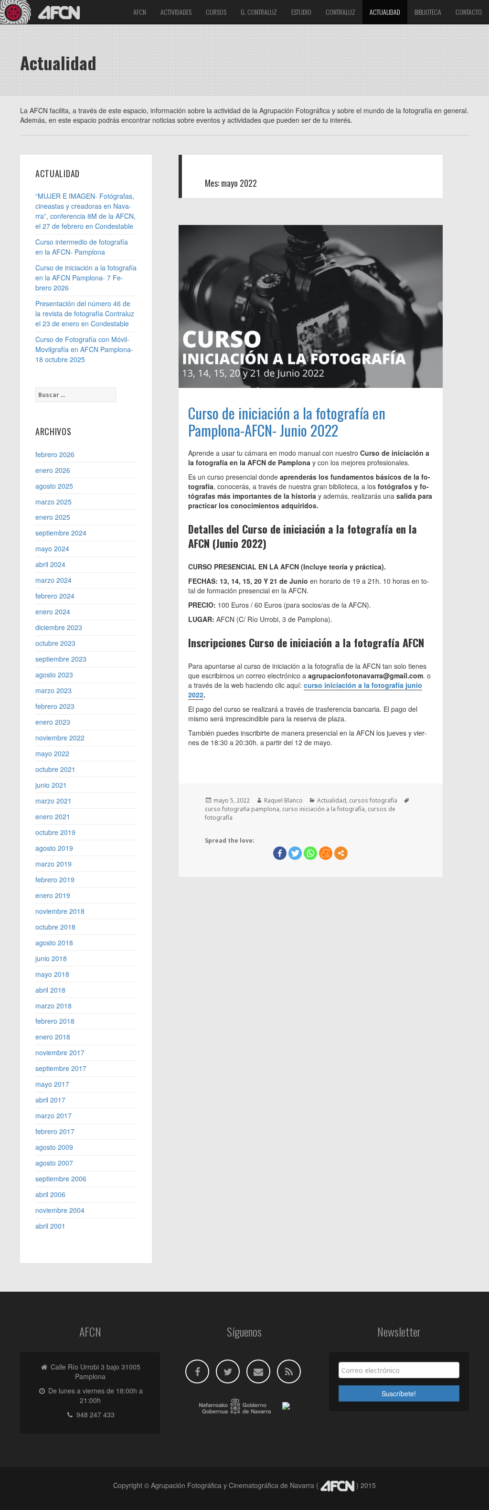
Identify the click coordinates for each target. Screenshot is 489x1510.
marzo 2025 (53, 501)
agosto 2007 (54, 1162)
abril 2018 (50, 990)
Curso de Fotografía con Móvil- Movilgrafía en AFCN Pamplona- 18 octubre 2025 (84, 349)
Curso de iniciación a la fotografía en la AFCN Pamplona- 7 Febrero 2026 (86, 277)
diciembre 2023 (58, 627)
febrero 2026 (54, 454)
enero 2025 (52, 517)
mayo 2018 (52, 974)
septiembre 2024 (60, 532)
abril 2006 (50, 1194)
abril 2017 (50, 1099)
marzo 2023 (53, 690)
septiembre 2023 (60, 659)
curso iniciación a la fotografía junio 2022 (305, 689)
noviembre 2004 (60, 1210)
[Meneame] (325, 853)
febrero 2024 (54, 595)
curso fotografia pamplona (242, 809)
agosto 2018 (54, 942)
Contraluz (340, 12)
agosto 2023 (54, 674)
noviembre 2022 (60, 737)
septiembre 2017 (60, 1068)
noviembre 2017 (60, 1052)
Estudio (301, 12)
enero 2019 (52, 895)
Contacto (469, 12)
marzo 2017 (53, 1115)
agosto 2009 (54, 1147)
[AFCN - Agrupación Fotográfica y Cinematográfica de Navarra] (43, 12)
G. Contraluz (259, 12)
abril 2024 (50, 564)
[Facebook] (280, 853)
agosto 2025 (54, 486)
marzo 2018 (53, 1005)
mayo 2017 (52, 1084)
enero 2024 (52, 611)
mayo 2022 (52, 753)
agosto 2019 (54, 848)
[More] (341, 853)
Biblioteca (428, 12)
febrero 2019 (54, 879)
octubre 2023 (55, 643)
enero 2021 (52, 816)
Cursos (216, 12)
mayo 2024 (52, 548)
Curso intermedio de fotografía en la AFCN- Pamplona (81, 247)
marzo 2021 (53, 800)
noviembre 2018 (60, 911)
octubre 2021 (55, 769)
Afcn (139, 12)
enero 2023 (52, 722)
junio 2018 (51, 958)
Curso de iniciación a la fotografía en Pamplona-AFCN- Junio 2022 (286, 421)
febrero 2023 (54, 706)
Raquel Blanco (283, 800)
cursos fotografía (373, 800)
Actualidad (385, 12)
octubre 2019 (55, 832)
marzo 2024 (53, 580)
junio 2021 (51, 785)
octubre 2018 (55, 927)
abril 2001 (50, 1226)
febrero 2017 (54, 1131)
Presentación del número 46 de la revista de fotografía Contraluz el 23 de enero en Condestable (84, 313)
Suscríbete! (399, 1393)
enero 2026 (52, 470)
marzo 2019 (53, 863)
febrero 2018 (54, 1021)
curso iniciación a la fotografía (323, 809)
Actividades (175, 12)
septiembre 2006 (60, 1178)
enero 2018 (52, 1036)
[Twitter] (295, 853)
